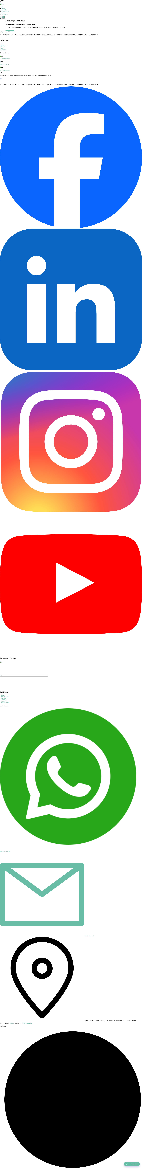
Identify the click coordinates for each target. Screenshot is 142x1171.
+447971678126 (4, 64)
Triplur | (12, 1023)
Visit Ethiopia (5, 11)
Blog (3, 12)
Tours (3, 8)
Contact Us (4, 14)
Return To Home (10, 30)
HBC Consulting (27, 1023)
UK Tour (2, 46)
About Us (4, 9)
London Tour (3, 45)
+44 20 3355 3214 (5, 59)
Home (3, 6)
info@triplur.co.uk (5, 70)
